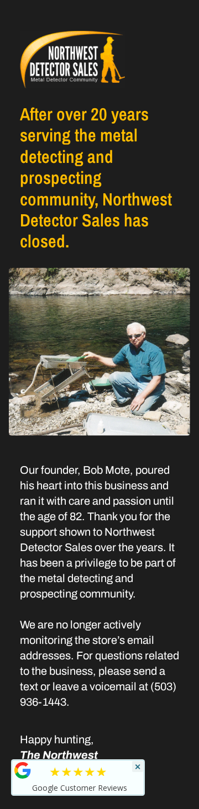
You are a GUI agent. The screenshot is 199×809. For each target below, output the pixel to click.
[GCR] (23, 770)
